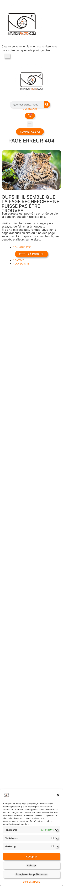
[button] (58, 795)
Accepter (31, 856)
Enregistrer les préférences (32, 874)
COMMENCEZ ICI (22, 247)
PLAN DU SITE (21, 263)
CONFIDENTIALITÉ (31, 882)
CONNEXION (30, 108)
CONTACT (19, 260)
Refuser (31, 865)
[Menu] (7, 56)
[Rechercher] (47, 104)
